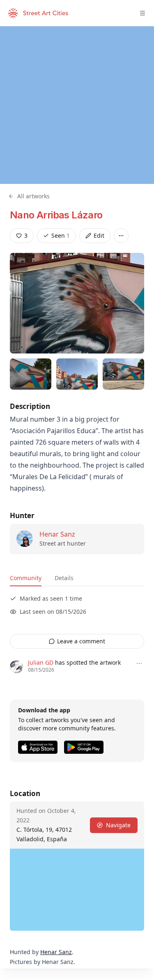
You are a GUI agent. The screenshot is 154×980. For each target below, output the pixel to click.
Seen (60, 235)
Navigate (118, 825)
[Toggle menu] (142, 13)
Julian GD (40, 662)
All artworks (33, 196)
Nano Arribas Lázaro (56, 215)
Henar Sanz (57, 534)
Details (64, 578)
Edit (99, 235)
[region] (77, 105)
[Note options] (139, 663)
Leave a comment (81, 641)
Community (25, 578)
